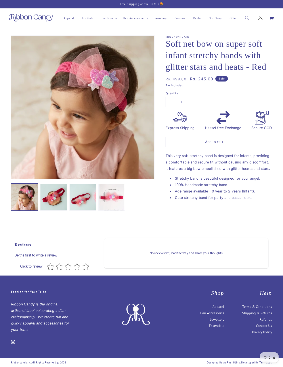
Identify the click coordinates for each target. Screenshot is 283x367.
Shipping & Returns (257, 313)
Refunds (266, 319)
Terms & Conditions (257, 306)
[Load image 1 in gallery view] (24, 197)
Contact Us (264, 325)
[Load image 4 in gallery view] (111, 197)
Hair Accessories (212, 313)
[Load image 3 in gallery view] (82, 197)
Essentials (216, 325)
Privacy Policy (262, 332)
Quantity (172, 93)
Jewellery (217, 319)
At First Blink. (232, 362)
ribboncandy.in (20, 362)
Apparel (218, 306)
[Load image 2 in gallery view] (53, 197)
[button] (108, 18)
